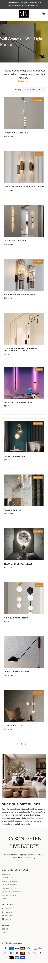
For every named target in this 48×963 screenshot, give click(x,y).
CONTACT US (7, 878)
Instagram (8, 916)
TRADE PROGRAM (10, 881)
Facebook (8, 909)
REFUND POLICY (9, 888)
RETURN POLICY (9, 895)
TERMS (5, 929)
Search (5, 899)
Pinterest (8, 912)
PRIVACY (6, 933)
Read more (23, 81)
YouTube (8, 919)
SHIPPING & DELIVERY (11, 892)
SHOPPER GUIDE (9, 885)
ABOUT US (6, 874)
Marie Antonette (15, 943)
